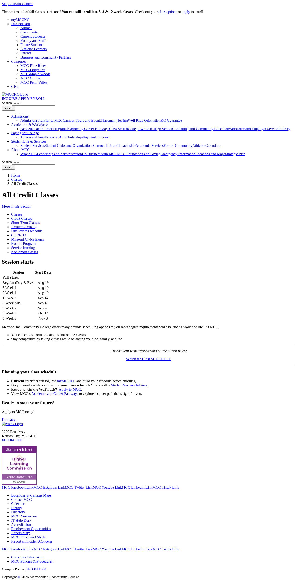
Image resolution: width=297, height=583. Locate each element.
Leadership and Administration (59, 154)
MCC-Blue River (33, 66)
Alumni (26, 28)
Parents (25, 53)
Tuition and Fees (32, 137)
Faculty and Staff (32, 41)
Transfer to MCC (50, 120)
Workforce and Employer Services (254, 129)
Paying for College (25, 133)
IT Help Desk (21, 520)
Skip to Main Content (17, 4)
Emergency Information (178, 154)
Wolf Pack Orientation (144, 120)
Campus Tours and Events (82, 120)
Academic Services (150, 145)
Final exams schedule (26, 231)
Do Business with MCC (99, 154)
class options (168, 12)
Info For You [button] (20, 24)
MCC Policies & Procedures (32, 561)
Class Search (118, 129)
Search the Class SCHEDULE (148, 359)
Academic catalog (24, 227)
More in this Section (16, 206)
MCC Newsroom (24, 516)
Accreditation (21, 525)
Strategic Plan (235, 154)
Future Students (31, 45)
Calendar (17, 504)
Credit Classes (21, 218)
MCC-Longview (32, 70)
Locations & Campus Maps (31, 495)
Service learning (23, 248)
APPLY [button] (24, 99)
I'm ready (9, 420)
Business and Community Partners (45, 57)
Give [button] (14, 86)
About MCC (20, 150)
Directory (18, 512)
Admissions (19, 116)
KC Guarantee (171, 120)
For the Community (178, 145)
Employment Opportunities (31, 529)
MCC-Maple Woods (35, 74)
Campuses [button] (18, 61)
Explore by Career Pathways (88, 129)
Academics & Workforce (29, 125)
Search (7, 103)
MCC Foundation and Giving (139, 154)
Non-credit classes (24, 252)
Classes (16, 179)
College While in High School (150, 129)
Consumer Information (27, 557)
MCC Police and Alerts (28, 537)
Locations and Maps (210, 154)
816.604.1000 (12, 440)
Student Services (32, 145)
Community (29, 32)
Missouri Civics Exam (27, 239)
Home (15, 175)
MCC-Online (30, 78)
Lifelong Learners (33, 49)
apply (186, 12)
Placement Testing (114, 120)
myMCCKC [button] (20, 20)
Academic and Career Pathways (54, 394)
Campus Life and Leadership (114, 145)
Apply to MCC (70, 389)
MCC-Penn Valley (34, 82)
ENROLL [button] (37, 99)
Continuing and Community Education (200, 129)
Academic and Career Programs (43, 129)
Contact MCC (21, 499)
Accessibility (20, 533)
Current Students (32, 36)
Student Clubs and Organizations (69, 145)
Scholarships (74, 137)
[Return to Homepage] (12, 424)
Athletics (198, 145)
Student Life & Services (28, 141)
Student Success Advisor (129, 385)
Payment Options (95, 137)
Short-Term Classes (25, 223)
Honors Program (23, 244)
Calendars (212, 145)
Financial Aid (55, 137)
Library (284, 129)
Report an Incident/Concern (31, 541)
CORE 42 (18, 235)
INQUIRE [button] (10, 99)
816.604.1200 (36, 569)
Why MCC (28, 154)
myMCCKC (66, 381)
